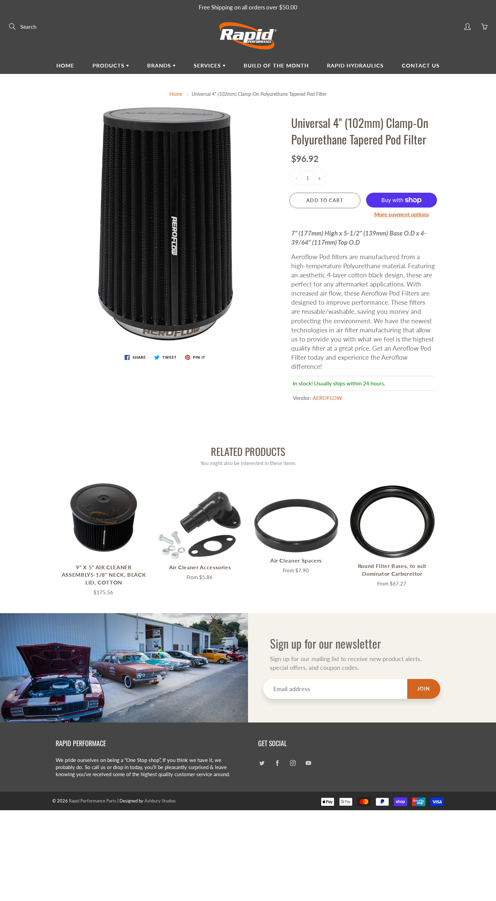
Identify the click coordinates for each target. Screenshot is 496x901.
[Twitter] (262, 763)
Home (65, 65)
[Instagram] (293, 763)
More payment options (401, 214)
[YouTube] (308, 763)
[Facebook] (277, 763)
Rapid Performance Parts (92, 800)
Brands (160, 65)
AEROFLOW (327, 397)
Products (109, 65)
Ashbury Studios (160, 800)
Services (208, 65)
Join (423, 688)
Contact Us (421, 65)
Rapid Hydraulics (355, 65)
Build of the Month (276, 65)
